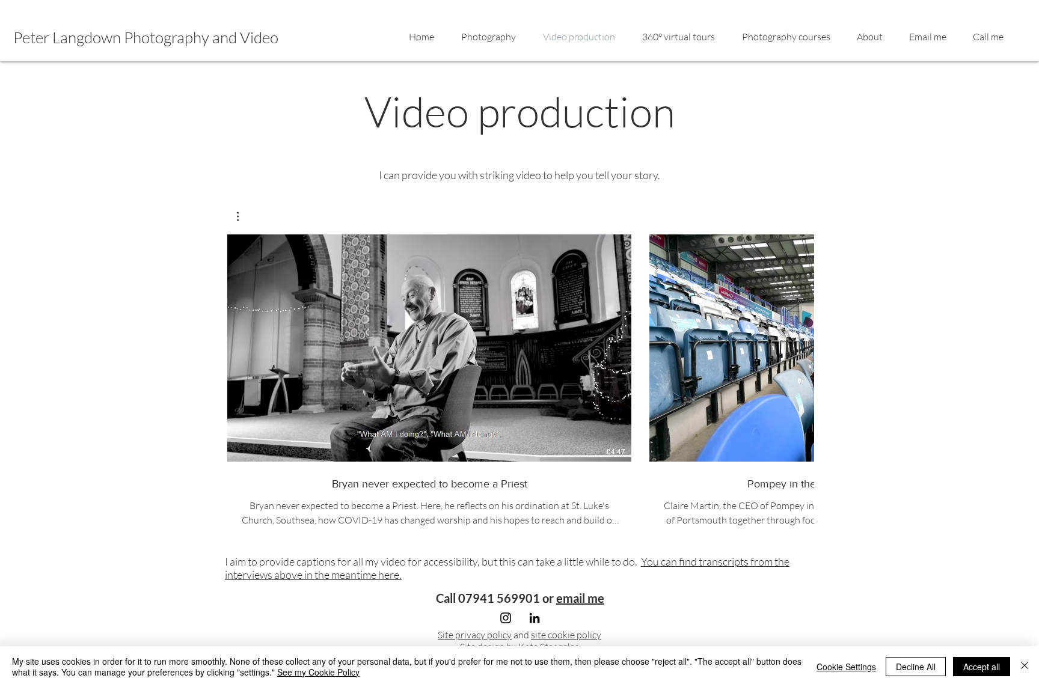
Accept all (981, 667)
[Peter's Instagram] (505, 618)
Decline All (916, 667)
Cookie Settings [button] (846, 667)
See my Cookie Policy (318, 672)
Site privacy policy (475, 635)
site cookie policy (566, 635)
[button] (244, 216)
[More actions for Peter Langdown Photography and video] (244, 216)
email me (580, 598)
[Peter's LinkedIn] (534, 618)
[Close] (1024, 666)
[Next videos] (797, 345)
